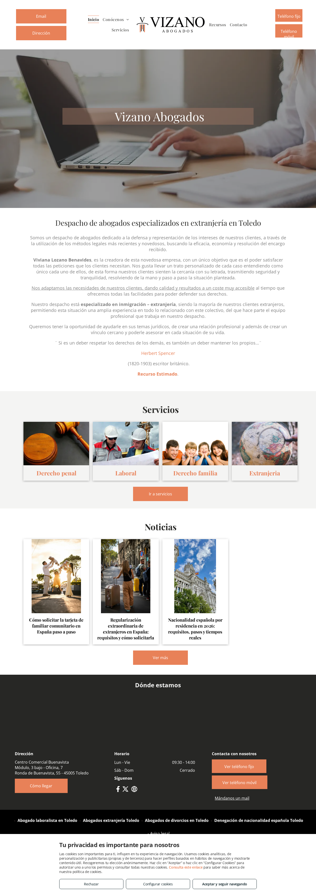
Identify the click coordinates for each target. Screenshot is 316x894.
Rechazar (91, 884)
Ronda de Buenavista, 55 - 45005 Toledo (52, 773)
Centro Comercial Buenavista (42, 762)
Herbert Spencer (158, 353)
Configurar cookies (158, 884)
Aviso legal (160, 833)
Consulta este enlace (185, 867)
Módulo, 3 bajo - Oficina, (37, 767)
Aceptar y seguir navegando (224, 884)
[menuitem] (95, 19)
